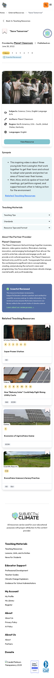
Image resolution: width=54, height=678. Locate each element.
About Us (9, 618)
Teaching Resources (13, 549)
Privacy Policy (11, 622)
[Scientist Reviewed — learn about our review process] (47, 33)
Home (2, 13)
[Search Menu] (45, 4)
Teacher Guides (12, 574)
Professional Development (16, 570)
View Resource (27, 142)
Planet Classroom (23, 43)
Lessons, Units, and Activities (17, 553)
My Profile (9, 596)
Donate (9, 652)
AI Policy (9, 626)
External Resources (16, 13)
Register (8, 605)
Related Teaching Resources (20, 195)
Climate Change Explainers (16, 579)
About (8, 639)
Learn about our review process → (20, 307)
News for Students (13, 557)
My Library (9, 600)
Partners (9, 644)
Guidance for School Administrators (20, 583)
